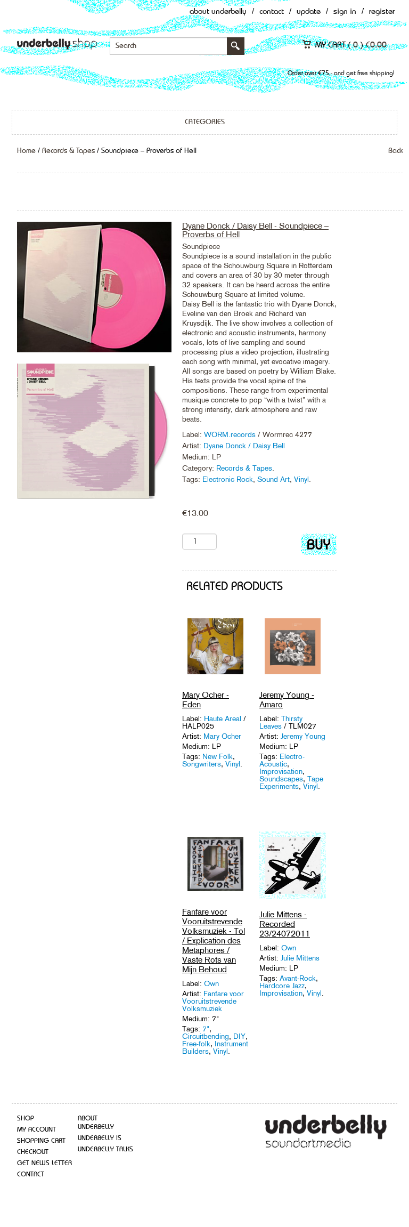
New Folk (217, 756)
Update (309, 12)
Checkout (32, 1152)
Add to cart (318, 546)
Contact (271, 12)
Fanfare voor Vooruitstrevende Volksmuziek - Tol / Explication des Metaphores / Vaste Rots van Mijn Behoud (213, 940)
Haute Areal (223, 718)
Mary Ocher (222, 736)
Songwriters (201, 764)
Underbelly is (99, 1138)
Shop (25, 1118)
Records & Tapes (68, 151)
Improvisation (280, 771)
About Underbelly (218, 12)
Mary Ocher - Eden (205, 699)
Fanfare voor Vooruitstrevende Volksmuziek (213, 1001)
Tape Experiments (291, 782)
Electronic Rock (227, 479)
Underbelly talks (105, 1149)
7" (205, 1028)
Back (395, 151)
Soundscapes (281, 778)
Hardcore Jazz (282, 985)
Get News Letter (44, 1163)
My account (36, 1129)
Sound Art (273, 479)
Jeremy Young (303, 736)
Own (211, 983)
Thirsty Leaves (280, 722)
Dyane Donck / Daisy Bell (244, 445)
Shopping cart (41, 1140)
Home (26, 151)
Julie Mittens (300, 958)
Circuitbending (205, 1036)
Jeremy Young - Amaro (286, 699)
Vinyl (301, 479)
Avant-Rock (298, 978)
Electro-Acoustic (282, 760)
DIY (239, 1036)
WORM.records (231, 434)
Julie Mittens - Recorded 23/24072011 (284, 924)
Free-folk (196, 1043)
